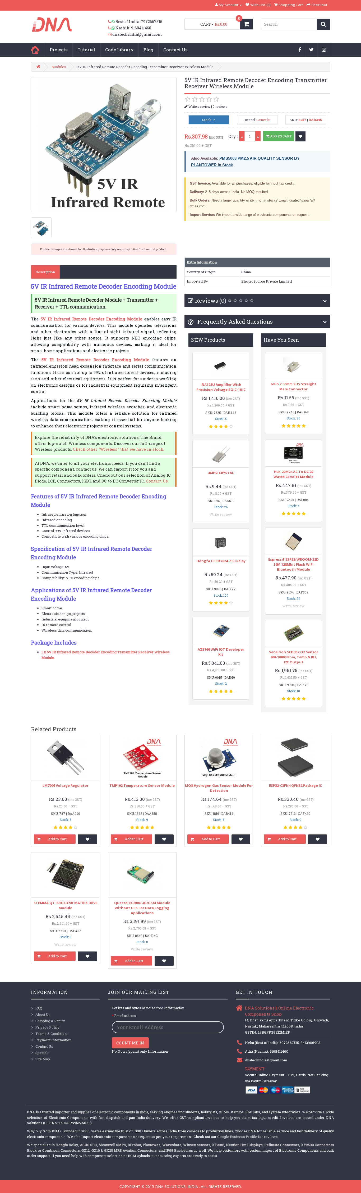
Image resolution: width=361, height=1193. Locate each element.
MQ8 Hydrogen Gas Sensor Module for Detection (219, 788)
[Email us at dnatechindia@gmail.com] (110, 34)
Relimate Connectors (281, 1144)
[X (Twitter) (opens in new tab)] (311, 50)
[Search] (323, 24)
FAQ (38, 1008)
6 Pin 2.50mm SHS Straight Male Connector (293, 386)
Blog (149, 50)
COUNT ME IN (130, 1042)
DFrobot (134, 1144)
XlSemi (218, 1144)
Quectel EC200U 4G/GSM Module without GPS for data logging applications (142, 907)
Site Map (42, 1059)
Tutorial (86, 50)
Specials (42, 1052)
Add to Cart (280, 136)
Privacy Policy (47, 1027)
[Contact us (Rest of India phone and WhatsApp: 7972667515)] (111, 21)
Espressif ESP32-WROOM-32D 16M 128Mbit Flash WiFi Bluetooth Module (293, 564)
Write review (221, 514)
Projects (59, 50)
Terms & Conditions (51, 1033)
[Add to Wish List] (300, 136)
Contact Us (175, 50)
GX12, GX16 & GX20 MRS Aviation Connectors (119, 1150)
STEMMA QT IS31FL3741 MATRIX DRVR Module (66, 905)
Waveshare (172, 1144)
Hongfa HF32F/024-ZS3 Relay (221, 560)
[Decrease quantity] (241, 136)
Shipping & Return (50, 1020)
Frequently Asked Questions (234, 321)
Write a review (199, 106)
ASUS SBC (88, 1144)
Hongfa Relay (66, 1144)
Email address (125, 1015)
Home (35, 50)
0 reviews (220, 106)
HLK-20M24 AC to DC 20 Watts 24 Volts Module (293, 474)
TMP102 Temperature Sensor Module (142, 785)
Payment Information (53, 1040)
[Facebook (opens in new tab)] (299, 50)
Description (45, 272)
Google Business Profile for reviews (247, 1136)
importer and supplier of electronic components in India (101, 1112)
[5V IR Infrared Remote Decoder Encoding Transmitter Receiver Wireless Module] (104, 144)
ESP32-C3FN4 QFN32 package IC (295, 785)
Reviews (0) (210, 300)
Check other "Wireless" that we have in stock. (118, 449)
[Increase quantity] (258, 136)
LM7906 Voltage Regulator (66, 785)
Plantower (151, 1144)
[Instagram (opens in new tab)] (324, 50)
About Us (42, 1014)
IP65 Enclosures (179, 1150)
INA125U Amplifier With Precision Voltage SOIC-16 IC (221, 387)
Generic (263, 119)
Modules (59, 66)
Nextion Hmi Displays (244, 1144)
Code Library (119, 50)
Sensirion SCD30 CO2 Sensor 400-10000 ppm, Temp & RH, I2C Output (293, 657)
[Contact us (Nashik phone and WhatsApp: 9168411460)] (111, 28)
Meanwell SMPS (112, 1144)
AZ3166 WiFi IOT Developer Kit (221, 652)
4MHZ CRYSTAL (221, 472)
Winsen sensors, (197, 1144)
